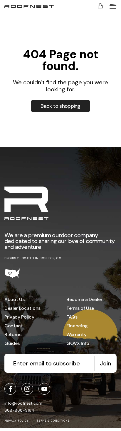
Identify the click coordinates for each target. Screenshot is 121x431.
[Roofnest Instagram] (27, 389)
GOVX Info (77, 343)
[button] (113, 6)
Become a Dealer (84, 299)
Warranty (76, 334)
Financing (77, 326)
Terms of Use (80, 308)
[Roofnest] (29, 6)
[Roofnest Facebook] (10, 389)
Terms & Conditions (53, 421)
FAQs (72, 317)
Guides (12, 343)
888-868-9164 (19, 410)
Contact (13, 326)
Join (105, 363)
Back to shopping (60, 106)
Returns (12, 334)
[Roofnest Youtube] (44, 389)
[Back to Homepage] (26, 204)
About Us (14, 299)
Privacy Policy (19, 317)
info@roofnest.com (23, 403)
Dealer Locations (22, 308)
